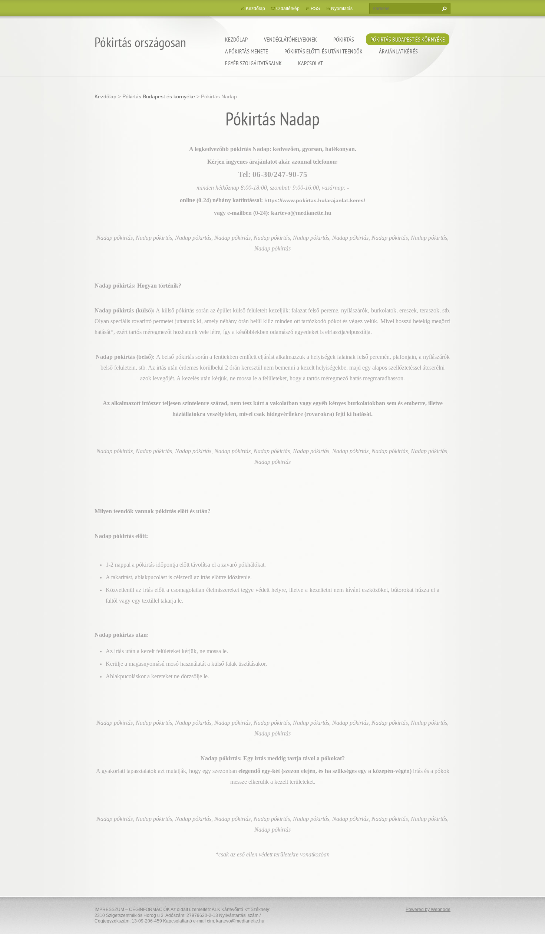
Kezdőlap (236, 39)
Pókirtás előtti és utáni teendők (323, 51)
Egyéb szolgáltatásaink (253, 63)
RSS (315, 8)
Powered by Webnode (428, 909)
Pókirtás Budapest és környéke (407, 39)
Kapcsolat (310, 63)
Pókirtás (343, 39)
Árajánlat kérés (398, 51)
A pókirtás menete (246, 51)
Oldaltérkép (288, 8)
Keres (443, 8)
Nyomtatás (342, 8)
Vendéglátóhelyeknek (290, 39)
